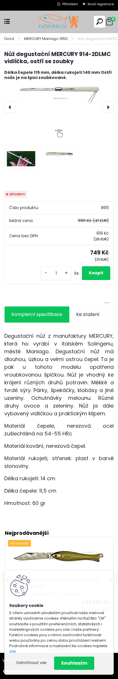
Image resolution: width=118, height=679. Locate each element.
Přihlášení (70, 4)
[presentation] (10, 107)
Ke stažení (87, 314)
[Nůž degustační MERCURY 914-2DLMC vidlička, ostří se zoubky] (59, 95)
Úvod (9, 38)
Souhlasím (74, 663)
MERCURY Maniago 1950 (46, 38)
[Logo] (59, 21)
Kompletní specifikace (36, 314)
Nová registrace (101, 4)
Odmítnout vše (31, 663)
